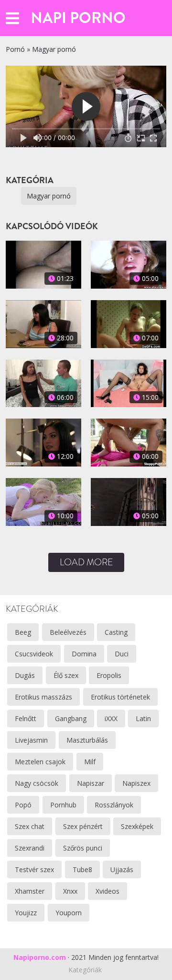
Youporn (68, 912)
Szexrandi (29, 847)
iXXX (111, 718)
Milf (90, 761)
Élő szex (66, 675)
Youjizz (26, 912)
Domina (84, 653)
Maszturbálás (87, 740)
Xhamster (29, 891)
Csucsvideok (34, 653)
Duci (122, 653)
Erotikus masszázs (43, 696)
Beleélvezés (68, 632)
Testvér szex (34, 869)
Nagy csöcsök (36, 783)
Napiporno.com (39, 957)
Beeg (23, 632)
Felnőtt (25, 718)
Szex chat (29, 826)
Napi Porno (78, 18)
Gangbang (70, 718)
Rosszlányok (114, 804)
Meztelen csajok (40, 761)
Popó (23, 804)
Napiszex (136, 783)
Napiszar (90, 783)
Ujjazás (121, 869)
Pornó (15, 49)
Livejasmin (31, 740)
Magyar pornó (54, 49)
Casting (116, 632)
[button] (12, 18)
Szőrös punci (82, 847)
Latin (143, 718)
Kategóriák (85, 969)
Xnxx (70, 891)
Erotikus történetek (120, 696)
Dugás (25, 675)
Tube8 (82, 869)
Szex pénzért (83, 826)
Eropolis (109, 675)
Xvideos (107, 891)
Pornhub (63, 804)
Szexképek (137, 826)
